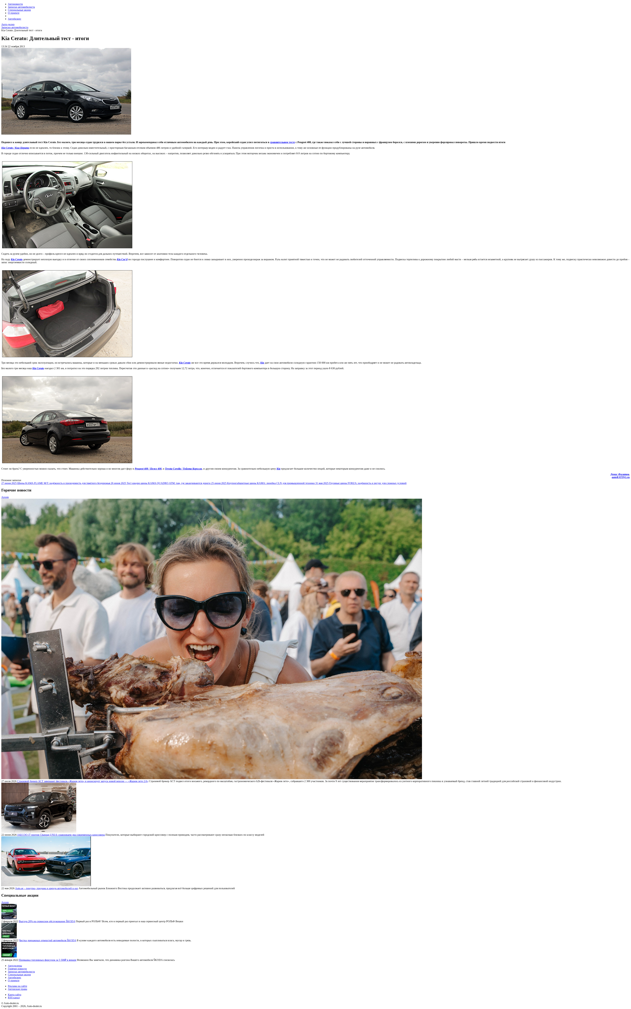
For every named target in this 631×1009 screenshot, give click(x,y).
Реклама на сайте (17, 986)
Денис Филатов (619, 474)
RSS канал (14, 997)
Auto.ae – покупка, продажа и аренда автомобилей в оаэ (46, 888)
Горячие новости (17, 968)
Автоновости (15, 4)
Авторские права (17, 989)
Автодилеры (15, 965)
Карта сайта (14, 994)
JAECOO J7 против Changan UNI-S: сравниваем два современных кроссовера (61, 834)
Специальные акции (19, 10)
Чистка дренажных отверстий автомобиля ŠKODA (47, 940)
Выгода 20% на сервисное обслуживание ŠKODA (47, 921)
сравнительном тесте (282, 142)
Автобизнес (14, 18)
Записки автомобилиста (21, 7)
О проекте (13, 13)
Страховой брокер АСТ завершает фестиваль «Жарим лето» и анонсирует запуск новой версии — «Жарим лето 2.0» (82, 781)
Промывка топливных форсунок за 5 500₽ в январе (47, 960)
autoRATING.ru (621, 477)
